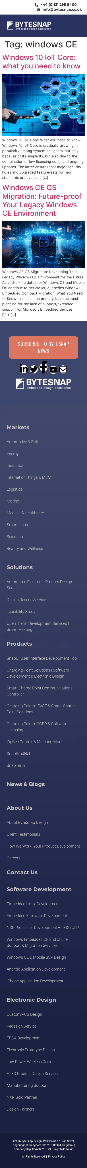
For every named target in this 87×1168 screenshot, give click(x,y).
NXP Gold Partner (22, 1097)
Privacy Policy (56, 1156)
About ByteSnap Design (27, 822)
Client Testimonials (23, 834)
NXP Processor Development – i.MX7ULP (43, 927)
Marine (13, 501)
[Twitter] (34, 369)
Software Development (39, 889)
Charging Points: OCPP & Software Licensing (37, 726)
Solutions (20, 567)
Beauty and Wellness (25, 548)
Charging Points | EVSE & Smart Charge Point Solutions (41, 709)
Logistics (14, 489)
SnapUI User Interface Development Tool (42, 658)
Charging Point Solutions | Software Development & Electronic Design (38, 673)
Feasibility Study (21, 611)
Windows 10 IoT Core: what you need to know (41, 61)
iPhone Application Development (35, 981)
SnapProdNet (18, 753)
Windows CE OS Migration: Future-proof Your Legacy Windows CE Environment (42, 200)
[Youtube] (53, 370)
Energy (13, 453)
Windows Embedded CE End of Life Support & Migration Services (37, 942)
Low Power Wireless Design (31, 1061)
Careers (13, 858)
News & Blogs (26, 784)
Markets (18, 427)
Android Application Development (36, 969)
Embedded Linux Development (33, 903)
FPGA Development (24, 1038)
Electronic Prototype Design (31, 1049)
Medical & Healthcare (25, 513)
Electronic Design (31, 999)
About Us (20, 808)
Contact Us (22, 872)
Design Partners (21, 1109)
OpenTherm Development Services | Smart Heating (38, 626)
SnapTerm (16, 765)
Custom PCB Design (24, 1014)
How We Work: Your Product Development (43, 846)
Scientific (15, 536)
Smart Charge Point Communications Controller (39, 691)
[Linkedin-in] (24, 369)
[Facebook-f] (43, 367)
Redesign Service (21, 1026)
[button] (74, 25)
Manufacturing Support (27, 1085)
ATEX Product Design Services (33, 1073)
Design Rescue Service (26, 599)
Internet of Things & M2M (29, 477)
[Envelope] (63, 369)
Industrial (15, 465)
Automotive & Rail (22, 441)
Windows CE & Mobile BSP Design (36, 957)
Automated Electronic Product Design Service (39, 584)
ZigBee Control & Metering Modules (37, 741)
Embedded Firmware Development (37, 915)
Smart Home (18, 524)
